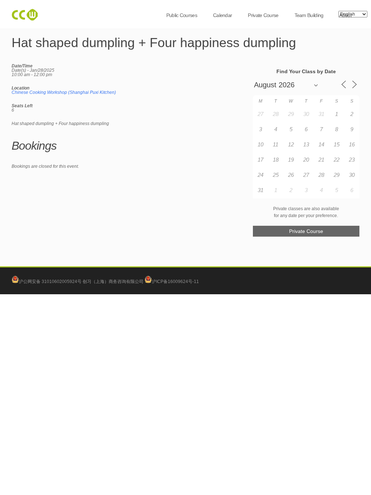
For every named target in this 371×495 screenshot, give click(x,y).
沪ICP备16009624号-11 (175, 281)
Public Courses (181, 15)
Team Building (309, 15)
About (345, 15)
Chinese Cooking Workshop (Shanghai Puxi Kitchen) (64, 92)
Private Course (263, 15)
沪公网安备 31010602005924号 (50, 281)
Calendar (222, 15)
